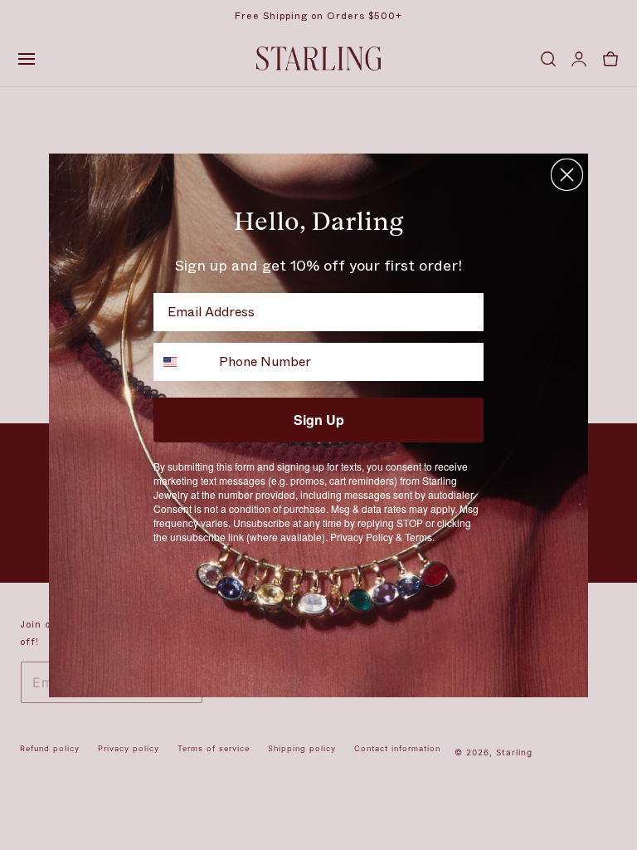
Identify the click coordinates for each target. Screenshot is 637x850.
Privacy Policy (361, 537)
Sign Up (319, 419)
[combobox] (182, 362)
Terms (418, 537)
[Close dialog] (566, 174)
